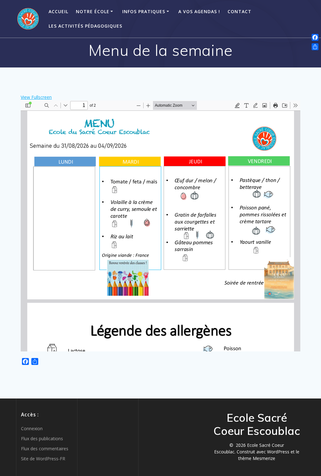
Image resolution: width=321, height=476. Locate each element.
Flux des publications (42, 438)
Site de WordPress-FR (43, 459)
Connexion (32, 428)
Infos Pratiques (143, 11)
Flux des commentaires (44, 449)
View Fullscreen (36, 97)
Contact (239, 11)
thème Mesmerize (256, 458)
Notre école (92, 11)
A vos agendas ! (199, 11)
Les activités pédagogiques (85, 26)
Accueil (58, 11)
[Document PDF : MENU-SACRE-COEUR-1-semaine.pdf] (160, 225)
